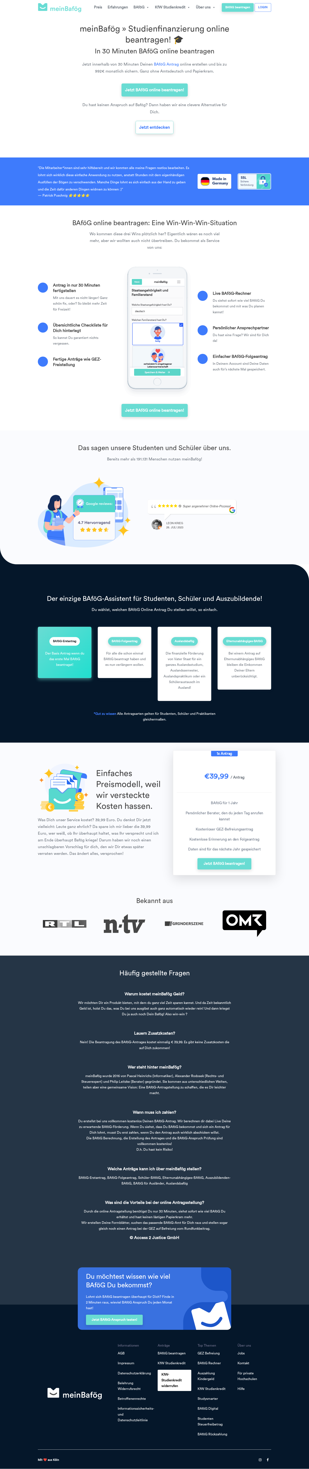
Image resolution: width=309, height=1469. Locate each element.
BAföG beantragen (237, 7)
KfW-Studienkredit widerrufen (171, 1380)
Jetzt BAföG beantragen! (224, 864)
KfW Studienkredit (170, 7)
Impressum (126, 1363)
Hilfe (241, 1389)
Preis (98, 7)
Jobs (241, 1353)
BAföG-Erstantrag (64, 641)
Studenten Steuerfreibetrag (210, 1421)
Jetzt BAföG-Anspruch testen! (114, 1319)
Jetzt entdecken (154, 127)
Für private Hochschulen (247, 1376)
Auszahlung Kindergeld (206, 1376)
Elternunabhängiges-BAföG (244, 641)
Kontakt (243, 1363)
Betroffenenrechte (132, 1399)
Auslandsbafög (184, 641)
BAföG (138, 7)
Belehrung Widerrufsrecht (129, 1386)
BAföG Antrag (166, 64)
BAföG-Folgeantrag (124, 641)
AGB (121, 1353)
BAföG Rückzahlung (212, 1434)
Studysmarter (208, 1399)
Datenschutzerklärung (134, 1373)
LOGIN (263, 7)
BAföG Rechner (209, 1363)
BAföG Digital (208, 1409)
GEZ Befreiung (209, 1353)
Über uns (203, 7)
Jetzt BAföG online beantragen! (154, 90)
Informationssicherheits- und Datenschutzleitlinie (136, 1414)
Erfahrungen (118, 7)
